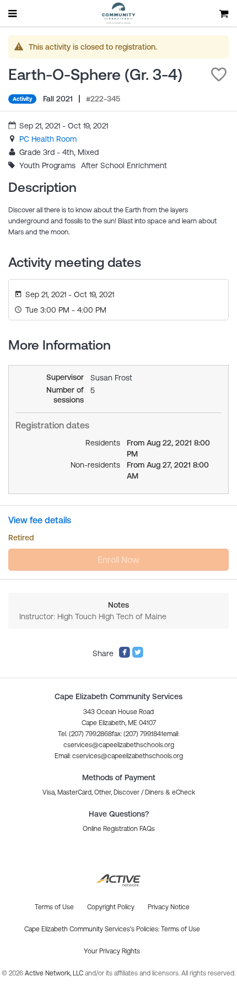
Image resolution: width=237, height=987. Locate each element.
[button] (219, 74)
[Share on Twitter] (137, 655)
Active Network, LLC (55, 973)
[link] (48, 139)
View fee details (39, 520)
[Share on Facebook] (124, 655)
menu (13, 13)
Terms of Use (180, 929)
